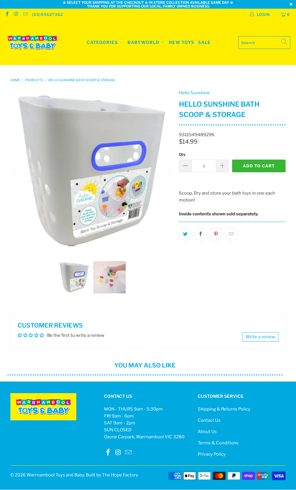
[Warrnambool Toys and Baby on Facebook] (7, 14)
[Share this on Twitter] (185, 234)
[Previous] (14, 170)
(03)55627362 (47, 14)
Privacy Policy (212, 454)
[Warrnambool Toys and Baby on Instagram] (15, 14)
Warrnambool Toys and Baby (55, 475)
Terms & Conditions (218, 442)
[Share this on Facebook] (200, 234)
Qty (182, 154)
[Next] (168, 170)
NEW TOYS (181, 42)
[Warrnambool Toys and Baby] (32, 42)
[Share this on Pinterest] (216, 234)
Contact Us (209, 420)
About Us (207, 431)
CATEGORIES (102, 42)
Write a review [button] (260, 336)
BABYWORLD (143, 42)
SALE (204, 42)
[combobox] (264, 42)
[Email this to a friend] (231, 234)
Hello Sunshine (194, 92)
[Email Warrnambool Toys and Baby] (25, 14)
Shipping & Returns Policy (224, 409)
